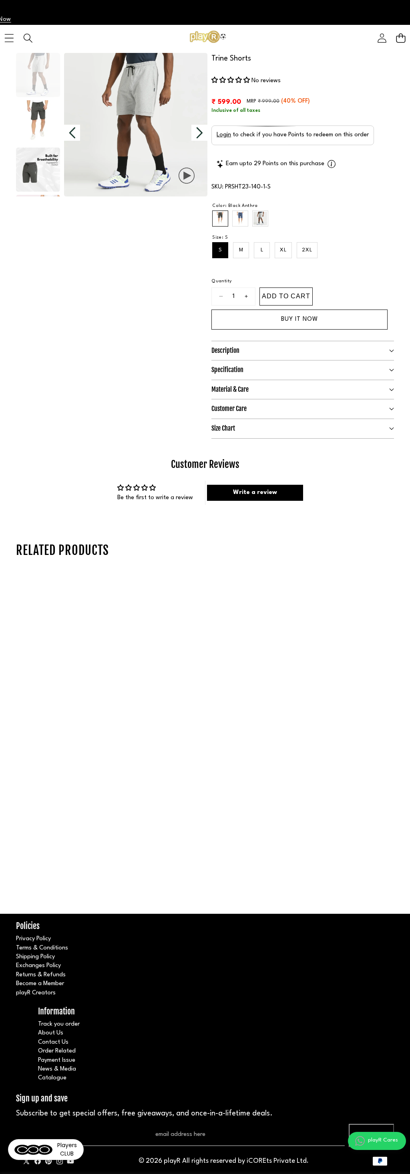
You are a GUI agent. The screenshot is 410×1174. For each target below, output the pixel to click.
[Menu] (9, 38)
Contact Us (53, 1042)
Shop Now (102, 19)
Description (225, 350)
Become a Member (40, 984)
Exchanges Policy (38, 966)
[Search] (28, 38)
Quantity (221, 281)
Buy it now (299, 319)
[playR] (205, 38)
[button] (401, 38)
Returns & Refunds (41, 975)
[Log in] (382, 38)
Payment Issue (56, 1060)
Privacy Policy (33, 939)
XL (283, 250)
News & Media (57, 1069)
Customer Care (229, 409)
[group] (38, 75)
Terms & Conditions (42, 948)
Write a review (255, 493)
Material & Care (230, 389)
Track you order (59, 1024)
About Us (50, 1033)
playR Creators (36, 993)
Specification (227, 370)
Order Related (57, 1051)
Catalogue (52, 1078)
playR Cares (383, 1140)
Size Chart (223, 428)
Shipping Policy (35, 957)
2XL (307, 250)
